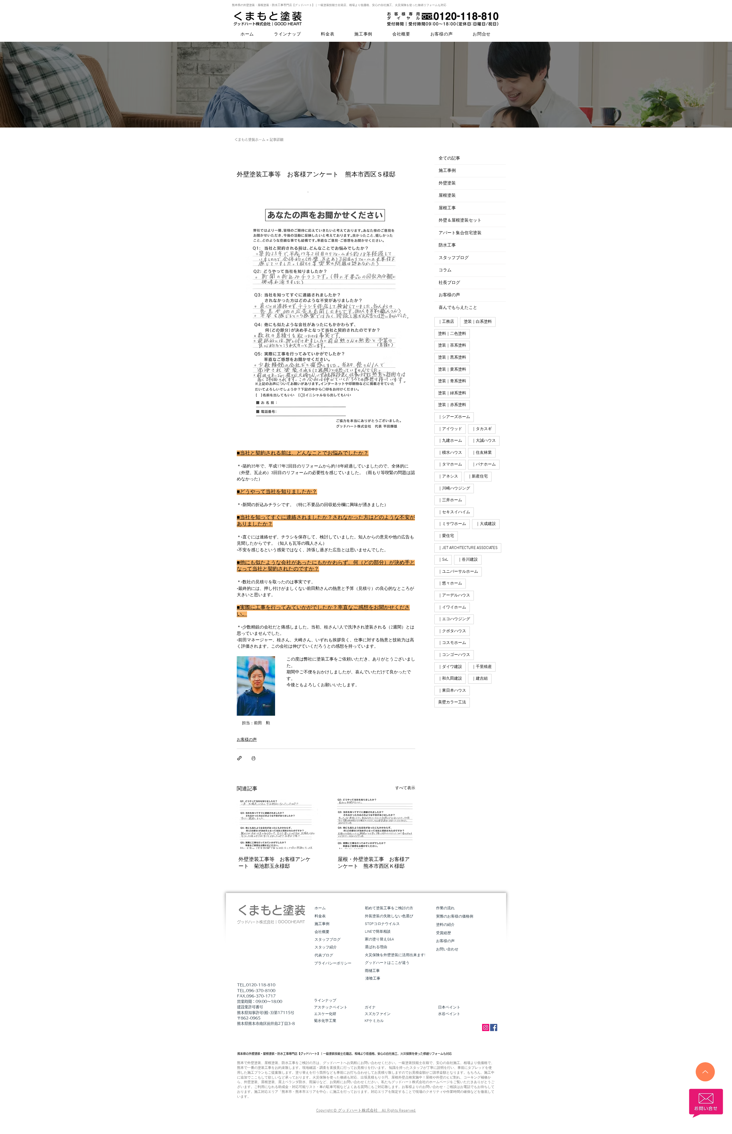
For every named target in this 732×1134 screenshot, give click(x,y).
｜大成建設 (486, 524)
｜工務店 (446, 321)
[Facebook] (493, 1027)
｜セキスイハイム (454, 512)
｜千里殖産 (482, 667)
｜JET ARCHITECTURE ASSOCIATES (468, 548)
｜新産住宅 (478, 476)
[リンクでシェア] (239, 758)
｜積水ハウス (450, 452)
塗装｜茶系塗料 (452, 345)
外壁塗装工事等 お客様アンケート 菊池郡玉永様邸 (274, 863)
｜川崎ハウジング (454, 488)
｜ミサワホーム (452, 524)
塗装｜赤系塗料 (452, 405)
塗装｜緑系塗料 (452, 393)
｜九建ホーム (450, 440)
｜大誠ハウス (484, 440)
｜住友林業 (482, 452)
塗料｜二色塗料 (452, 333)
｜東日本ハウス (452, 690)
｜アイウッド (450, 429)
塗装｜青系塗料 (452, 381)
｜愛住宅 (446, 536)
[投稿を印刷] (253, 758)
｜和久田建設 (450, 678)
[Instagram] (485, 1027)
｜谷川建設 (468, 559)
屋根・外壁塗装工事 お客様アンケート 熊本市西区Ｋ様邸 (374, 863)
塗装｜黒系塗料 (452, 357)
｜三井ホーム (450, 500)
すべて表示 (405, 788)
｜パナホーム (484, 464)
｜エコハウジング (454, 619)
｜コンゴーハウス (454, 654)
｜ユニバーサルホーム (458, 571)
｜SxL (443, 559)
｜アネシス (448, 476)
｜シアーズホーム (454, 417)
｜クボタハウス (452, 631)
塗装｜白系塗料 (478, 321)
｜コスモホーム (452, 642)
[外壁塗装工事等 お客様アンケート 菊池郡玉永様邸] (276, 824)
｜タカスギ (482, 429)
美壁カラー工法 (452, 702)
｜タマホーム (450, 464)
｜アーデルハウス (454, 595)
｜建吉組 (480, 678)
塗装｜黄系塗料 (452, 369)
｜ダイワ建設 (450, 667)
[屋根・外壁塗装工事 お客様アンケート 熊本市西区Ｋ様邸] (375, 824)
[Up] (705, 1071)
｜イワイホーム (452, 607)
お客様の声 (247, 739)
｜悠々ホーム (450, 583)
